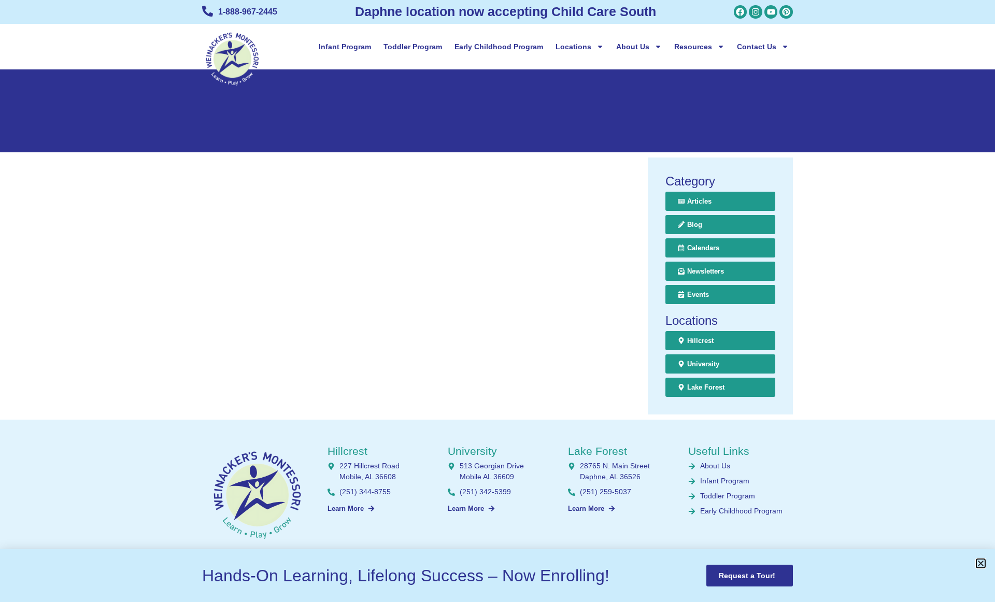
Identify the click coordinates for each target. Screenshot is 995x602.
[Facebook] (740, 12)
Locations (573, 46)
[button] (981, 563)
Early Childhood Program (498, 46)
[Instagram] (755, 12)
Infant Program (345, 46)
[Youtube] (771, 12)
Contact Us (756, 46)
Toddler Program (412, 46)
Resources (693, 46)
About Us (632, 46)
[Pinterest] (786, 12)
